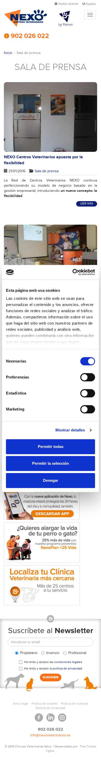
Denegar (50, 480)
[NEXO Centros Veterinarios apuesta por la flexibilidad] (50, 117)
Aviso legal (20, 703)
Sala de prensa (46, 171)
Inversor (53, 653)
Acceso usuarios (67, 3)
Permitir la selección (50, 463)
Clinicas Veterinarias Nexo (25, 18)
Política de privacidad (50, 708)
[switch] (87, 377)
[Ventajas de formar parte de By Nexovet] (70, 18)
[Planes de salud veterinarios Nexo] (50, 542)
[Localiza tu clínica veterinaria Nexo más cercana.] (50, 585)
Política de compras (74, 703)
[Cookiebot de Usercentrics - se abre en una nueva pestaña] (72, 272)
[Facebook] (38, 715)
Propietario (29, 653)
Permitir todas (50, 446)
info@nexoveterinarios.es (50, 735)
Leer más (86, 203)
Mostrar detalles (70, 430)
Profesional (77, 653)
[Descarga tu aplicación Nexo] (50, 499)
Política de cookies (45, 703)
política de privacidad (67, 668)
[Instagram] (62, 715)
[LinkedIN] (50, 715)
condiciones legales (68, 662)
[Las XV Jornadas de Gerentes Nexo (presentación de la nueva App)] (50, 251)
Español (90, 4)
